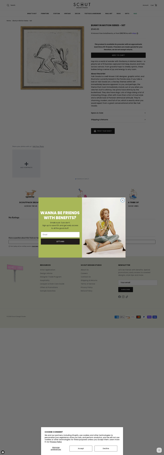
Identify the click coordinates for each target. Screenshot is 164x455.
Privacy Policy (56, 442)
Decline (106, 448)
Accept (81, 448)
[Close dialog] (123, 200)
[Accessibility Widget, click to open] (2, 452)
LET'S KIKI (60, 241)
